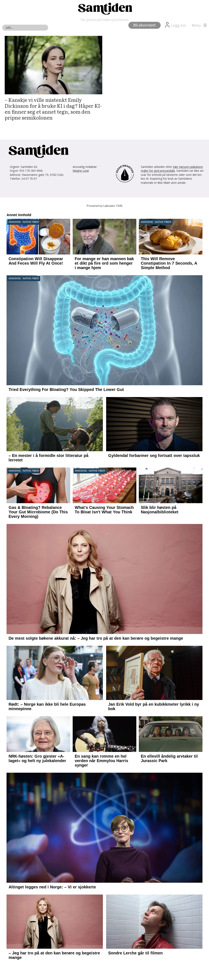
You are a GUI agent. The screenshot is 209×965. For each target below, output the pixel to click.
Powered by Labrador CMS (104, 206)
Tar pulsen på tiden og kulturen (104, 19)
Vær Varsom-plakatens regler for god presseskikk (172, 169)
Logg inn (178, 25)
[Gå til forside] (104, 8)
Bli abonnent (144, 25)
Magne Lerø (81, 171)
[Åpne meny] (198, 25)
